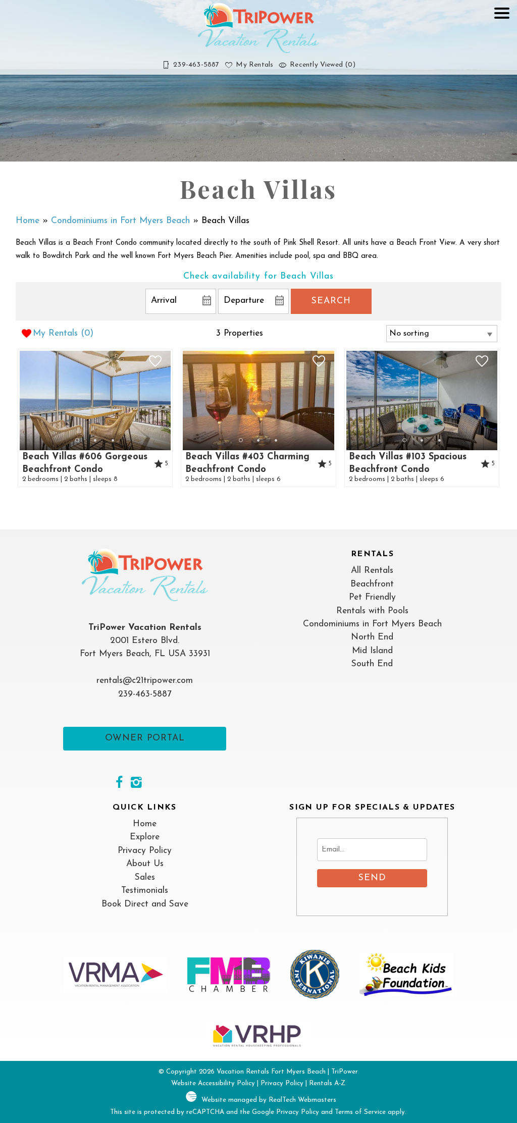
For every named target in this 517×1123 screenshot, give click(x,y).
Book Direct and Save (144, 904)
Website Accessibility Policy (213, 1083)
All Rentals (372, 570)
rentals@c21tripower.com (144, 680)
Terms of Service (360, 1112)
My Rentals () (63, 333)
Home (27, 221)
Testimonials (144, 890)
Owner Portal (145, 738)
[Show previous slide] (22, 399)
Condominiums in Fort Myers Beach (120, 221)
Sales (145, 877)
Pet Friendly (372, 597)
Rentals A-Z (327, 1083)
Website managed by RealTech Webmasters (268, 1100)
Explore (145, 837)
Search (331, 301)
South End (372, 664)
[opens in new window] (119, 783)
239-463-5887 (145, 694)
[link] (95, 418)
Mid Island (372, 651)
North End (372, 637)
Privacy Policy (145, 850)
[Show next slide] (167, 399)
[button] (502, 42)
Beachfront (372, 584)
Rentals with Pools (372, 611)
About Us (145, 864)
